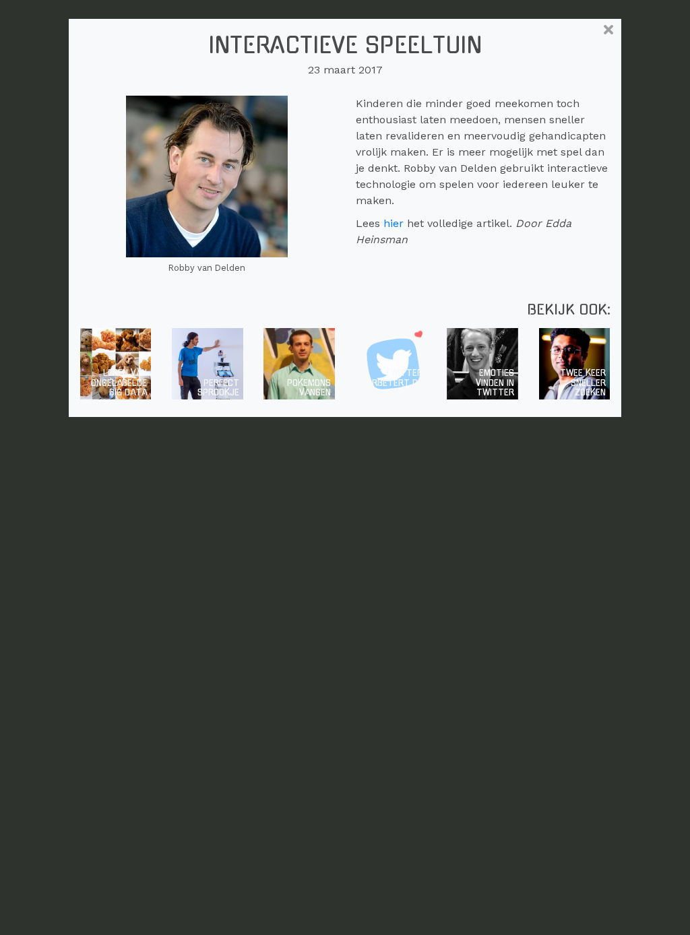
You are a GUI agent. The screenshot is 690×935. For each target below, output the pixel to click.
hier (393, 223)
